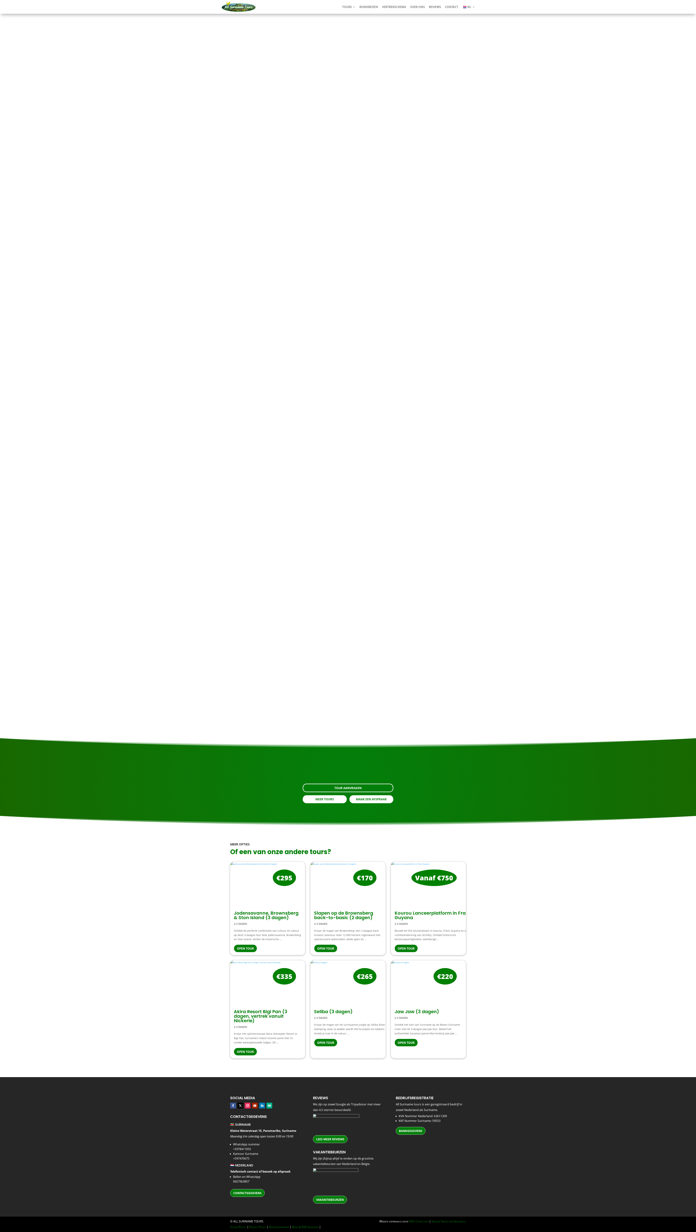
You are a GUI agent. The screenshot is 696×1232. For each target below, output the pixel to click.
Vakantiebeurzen (330, 1200)
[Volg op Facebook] (233, 1105)
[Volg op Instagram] (247, 1105)
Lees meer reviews (330, 1139)
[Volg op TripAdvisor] (269, 1105)
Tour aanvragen (418, 164)
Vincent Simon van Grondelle (449, 1221)
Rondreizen (368, 7)
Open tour (245, 948)
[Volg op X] (240, 1105)
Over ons (417, 7)
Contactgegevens (247, 1193)
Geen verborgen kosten (270, 355)
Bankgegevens (410, 1131)
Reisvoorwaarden (279, 1227)
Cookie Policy (238, 1227)
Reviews (435, 7)
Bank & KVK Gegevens (305, 1227)
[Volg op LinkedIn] (262, 1105)
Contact (451, 7)
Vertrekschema (394, 7)
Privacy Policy (257, 1227)
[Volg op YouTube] (255, 1105)
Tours (347, 7)
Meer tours (324, 799)
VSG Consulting (418, 1221)
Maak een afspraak (371, 799)
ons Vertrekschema (447, 596)
